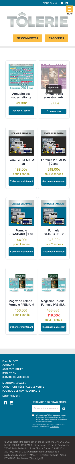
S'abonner (56, 38)
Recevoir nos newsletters (49, 402)
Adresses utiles (12, 369)
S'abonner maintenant (21, 181)
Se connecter (27, 38)
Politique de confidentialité (21, 390)
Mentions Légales (14, 382)
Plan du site (10, 361)
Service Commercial (15, 376)
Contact (8, 365)
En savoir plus (54, 111)
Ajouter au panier (21, 110)
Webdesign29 (36, 458)
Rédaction (9, 373)
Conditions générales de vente (23, 386)
